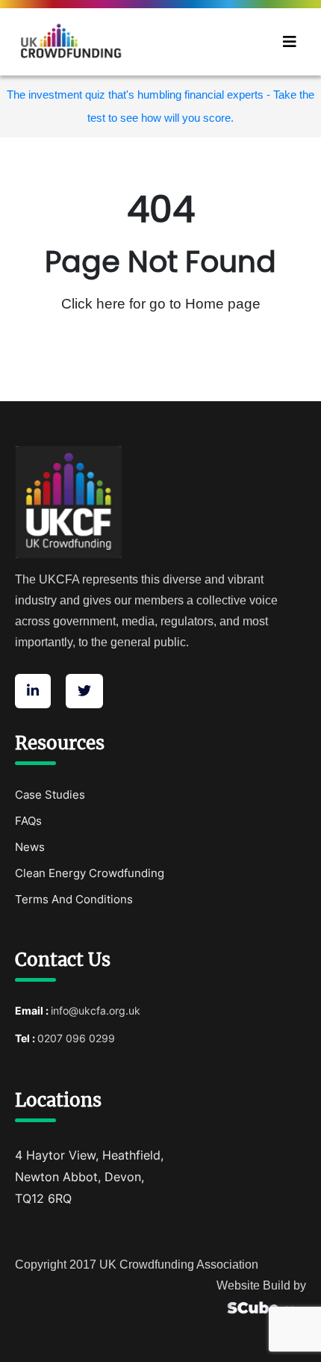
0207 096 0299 (76, 1038)
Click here (95, 304)
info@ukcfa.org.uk (95, 1010)
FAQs (28, 821)
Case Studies (50, 794)
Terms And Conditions (74, 899)
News (30, 847)
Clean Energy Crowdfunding (89, 873)
